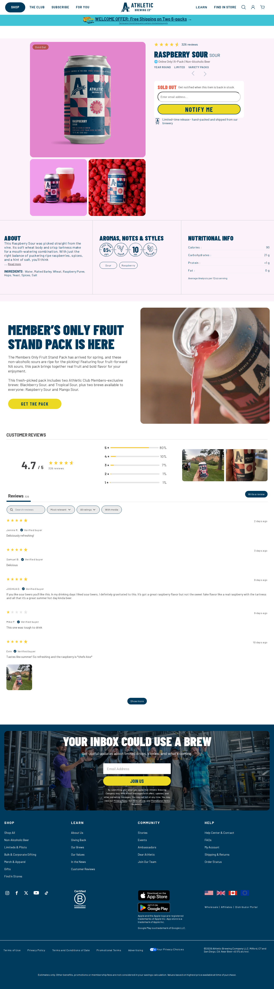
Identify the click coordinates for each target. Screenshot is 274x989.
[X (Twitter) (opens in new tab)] (26, 893)
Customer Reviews (83, 869)
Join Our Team (147, 862)
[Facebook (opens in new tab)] (17, 893)
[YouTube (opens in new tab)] (36, 893)
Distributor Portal (246, 906)
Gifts (7, 869)
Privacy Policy (36, 950)
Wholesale (211, 906)
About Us (77, 832)
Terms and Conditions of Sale (71, 950)
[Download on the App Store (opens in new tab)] (170, 896)
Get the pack (35, 403)
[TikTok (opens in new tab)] (46, 893)
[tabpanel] (137, 607)
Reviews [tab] (18, 495)
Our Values (78, 854)
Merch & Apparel (14, 862)
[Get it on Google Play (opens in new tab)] (170, 908)
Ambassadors (147, 847)
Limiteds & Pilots (15, 847)
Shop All (9, 832)
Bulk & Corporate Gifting (20, 854)
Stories (142, 832)
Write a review (256, 494)
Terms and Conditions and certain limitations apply (143, 23)
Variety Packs (198, 67)
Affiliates (226, 906)
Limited (179, 67)
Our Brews (77, 847)
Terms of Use (12, 950)
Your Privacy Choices (170, 949)
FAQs (208, 840)
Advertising (135, 950)
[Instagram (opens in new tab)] (7, 893)
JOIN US (137, 781)
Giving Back (78, 840)
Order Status (213, 862)
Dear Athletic (146, 854)
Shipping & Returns (217, 854)
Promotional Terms (109, 950)
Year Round (162, 67)
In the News (78, 862)
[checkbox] (111, 510)
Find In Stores (13, 876)
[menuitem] (15, 7)
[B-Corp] (80, 907)
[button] (243, 7)
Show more (137, 701)
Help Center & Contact (219, 832)
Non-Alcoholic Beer (16, 840)
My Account (212, 847)
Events (142, 840)
